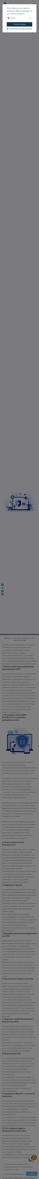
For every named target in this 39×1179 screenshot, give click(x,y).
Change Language (19, 24)
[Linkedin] (2, 594)
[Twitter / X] (2, 588)
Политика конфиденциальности (14, 1174)
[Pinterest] (2, 591)
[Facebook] (2, 585)
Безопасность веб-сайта (12, 638)
